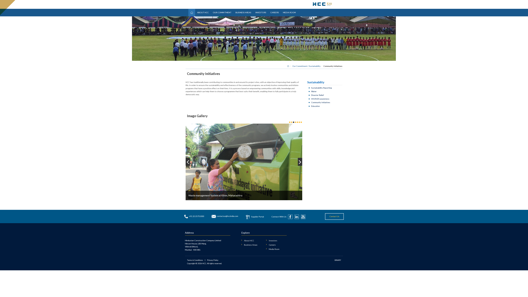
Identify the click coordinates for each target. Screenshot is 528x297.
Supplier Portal (257, 216)
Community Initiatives (320, 102)
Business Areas (243, 12)
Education (315, 106)
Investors (260, 12)
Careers (274, 12)
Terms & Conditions (195, 260)
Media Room (289, 12)
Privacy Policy (212, 260)
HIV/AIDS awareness (320, 99)
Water (314, 91)
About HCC (203, 12)
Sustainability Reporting (321, 88)
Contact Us (334, 216)
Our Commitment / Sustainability (306, 66)
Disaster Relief (317, 95)
